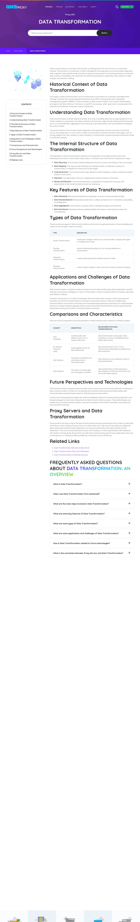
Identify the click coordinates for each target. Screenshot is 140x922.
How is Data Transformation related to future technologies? (81, 543)
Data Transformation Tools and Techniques (71, 451)
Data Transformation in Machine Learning (71, 455)
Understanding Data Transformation (25, 120)
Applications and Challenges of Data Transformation (25, 140)
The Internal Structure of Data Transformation (22, 125)
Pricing (59, 7)
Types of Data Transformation (22, 135)
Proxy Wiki (70, 14)
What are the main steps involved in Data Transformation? (81, 504)
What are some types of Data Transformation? (75, 523)
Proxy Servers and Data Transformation (20, 154)
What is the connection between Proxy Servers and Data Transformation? (88, 553)
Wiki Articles (18, 51)
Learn (93, 7)
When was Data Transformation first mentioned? (76, 494)
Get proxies (125, 7)
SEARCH (104, 33)
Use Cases (82, 7)
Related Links (16, 160)
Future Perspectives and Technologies (25, 149)
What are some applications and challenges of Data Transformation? (86, 533)
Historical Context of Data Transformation (20, 114)
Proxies (48, 7)
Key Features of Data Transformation (25, 130)
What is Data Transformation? (67, 484)
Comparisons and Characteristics (23, 145)
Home (8, 51)
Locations (69, 7)
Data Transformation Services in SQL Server (71, 448)
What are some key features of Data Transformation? (79, 513)
